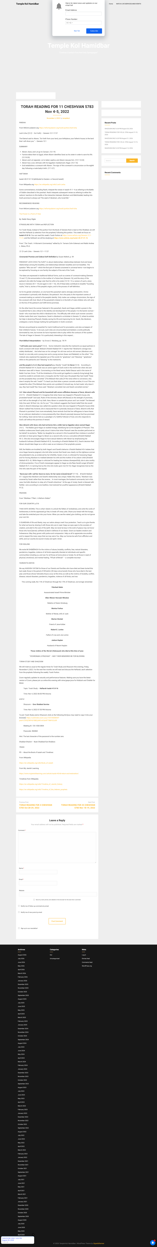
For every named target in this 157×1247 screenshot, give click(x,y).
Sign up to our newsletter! (29, 928)
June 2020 (21, 1227)
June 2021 (21, 1183)
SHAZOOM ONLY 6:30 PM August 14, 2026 (119, 148)
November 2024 (23, 1032)
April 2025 (21, 1014)
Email (21, 879)
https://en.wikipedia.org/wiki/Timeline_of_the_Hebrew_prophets (43, 789)
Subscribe (94, 31)
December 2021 (23, 1161)
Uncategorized (54, 958)
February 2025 (23, 1021)
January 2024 (22, 1069)
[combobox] (69, 23)
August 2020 (22, 1220)
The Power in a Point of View (30, 214)
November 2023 (23, 1076)
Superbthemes (98, 1243)
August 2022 (22, 1132)
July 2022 (21, 1135)
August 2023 (22, 1087)
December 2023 (23, 1073)
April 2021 (21, 1190)
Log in (84, 955)
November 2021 (23, 1165)
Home (111, 4)
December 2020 (23, 1205)
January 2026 (22, 981)
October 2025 (22, 992)
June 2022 (21, 1139)
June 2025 (21, 1006)
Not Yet (77, 31)
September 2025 (23, 995)
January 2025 (22, 1025)
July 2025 (21, 1003)
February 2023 (23, 1109)
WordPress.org (87, 966)
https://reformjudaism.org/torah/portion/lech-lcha (58, 128)
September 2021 (23, 1172)
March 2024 (22, 1061)
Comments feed (87, 962)
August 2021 (22, 1176)
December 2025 (23, 984)
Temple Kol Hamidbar (27, 3)
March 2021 (22, 1194)
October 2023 (22, 1080)
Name (21, 868)
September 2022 (23, 1128)
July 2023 (21, 1091)
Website (21, 890)
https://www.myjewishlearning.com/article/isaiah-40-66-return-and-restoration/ (49, 774)
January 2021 (22, 1201)
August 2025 (22, 999)
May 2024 (21, 1054)
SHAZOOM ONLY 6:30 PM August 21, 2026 (119, 138)
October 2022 (22, 1124)
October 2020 (22, 1212)
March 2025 (22, 1017)
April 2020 (21, 1235)
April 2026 (21, 969)
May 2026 (21, 966)
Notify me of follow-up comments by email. (35, 906)
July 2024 (21, 1047)
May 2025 (21, 1010)
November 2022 (23, 1120)
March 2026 (22, 973)
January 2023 (22, 1113)
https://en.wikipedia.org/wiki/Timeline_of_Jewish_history (40, 784)
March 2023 (22, 1106)
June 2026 (21, 962)
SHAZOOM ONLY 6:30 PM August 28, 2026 (119, 128)
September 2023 (23, 1084)
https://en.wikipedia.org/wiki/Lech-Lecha (49, 184)
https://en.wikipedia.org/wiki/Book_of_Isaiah (36, 763)
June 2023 (21, 1095)
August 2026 (22, 955)
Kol (51, 955)
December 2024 (23, 1028)
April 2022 (21, 1146)
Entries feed (86, 958)
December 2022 (23, 1117)
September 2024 (23, 1039)
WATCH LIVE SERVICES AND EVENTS (128, 4)
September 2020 (23, 1216)
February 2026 (23, 977)
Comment (22, 830)
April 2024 (21, 1058)
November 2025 (23, 988)
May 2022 (21, 1143)
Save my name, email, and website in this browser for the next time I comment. (58, 899)
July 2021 (21, 1179)
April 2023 (21, 1102)
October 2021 (22, 1168)
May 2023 (21, 1098)
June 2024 (21, 1050)
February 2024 (23, 1065)
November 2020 (23, 1209)
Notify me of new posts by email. (31, 912)
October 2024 (22, 1036)
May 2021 (21, 1187)
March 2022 (22, 1150)
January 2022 (22, 1157)
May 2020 (21, 1231)
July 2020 (21, 1224)
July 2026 (21, 958)
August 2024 (22, 1043)
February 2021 (23, 1198)
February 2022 (23, 1154)
